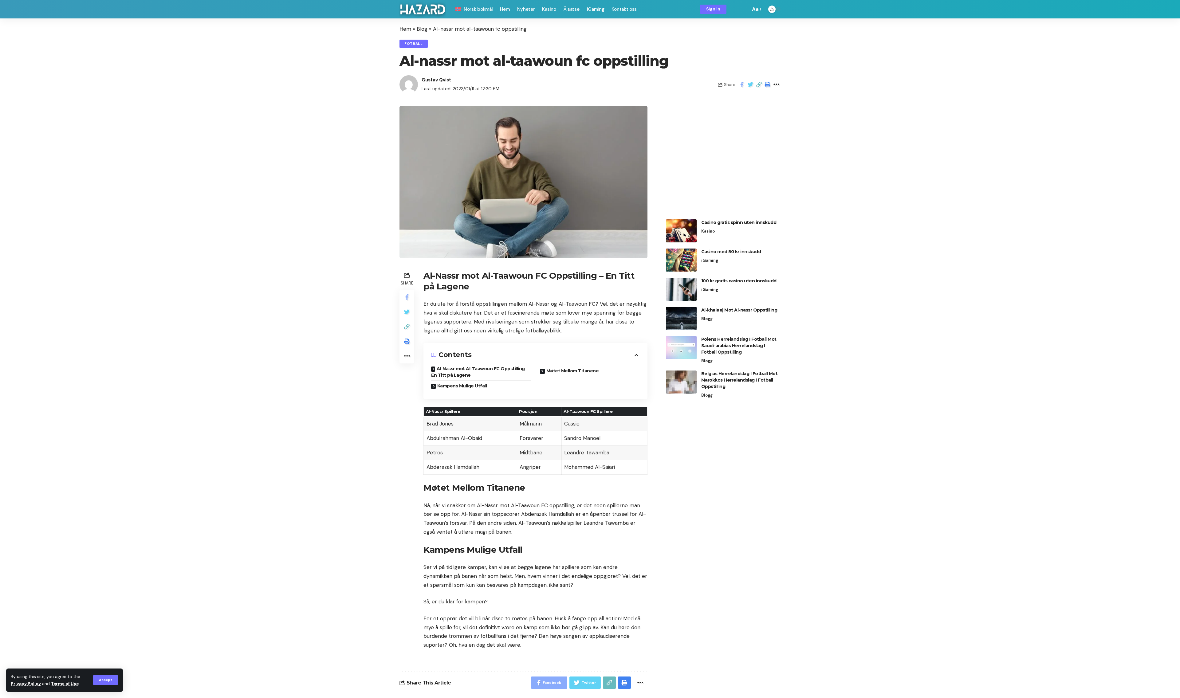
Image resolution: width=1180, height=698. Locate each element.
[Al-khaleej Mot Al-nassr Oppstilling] (681, 318)
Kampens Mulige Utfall (462, 386)
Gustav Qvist (436, 80)
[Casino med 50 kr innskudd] (681, 260)
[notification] (735, 9)
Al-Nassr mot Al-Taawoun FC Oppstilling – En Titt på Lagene (479, 372)
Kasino (708, 231)
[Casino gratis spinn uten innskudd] (681, 230)
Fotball (413, 43)
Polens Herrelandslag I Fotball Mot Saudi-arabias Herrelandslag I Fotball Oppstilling (739, 345)
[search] (744, 9)
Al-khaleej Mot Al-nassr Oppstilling (739, 310)
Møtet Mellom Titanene (572, 371)
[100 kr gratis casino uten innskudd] (681, 289)
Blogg (707, 318)
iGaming (709, 260)
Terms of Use (65, 683)
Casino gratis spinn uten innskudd (739, 222)
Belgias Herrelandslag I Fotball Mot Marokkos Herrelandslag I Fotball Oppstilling (739, 380)
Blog (422, 28)
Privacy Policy (26, 683)
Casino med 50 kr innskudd (731, 251)
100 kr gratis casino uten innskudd (739, 281)
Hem (405, 28)
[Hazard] (422, 9)
